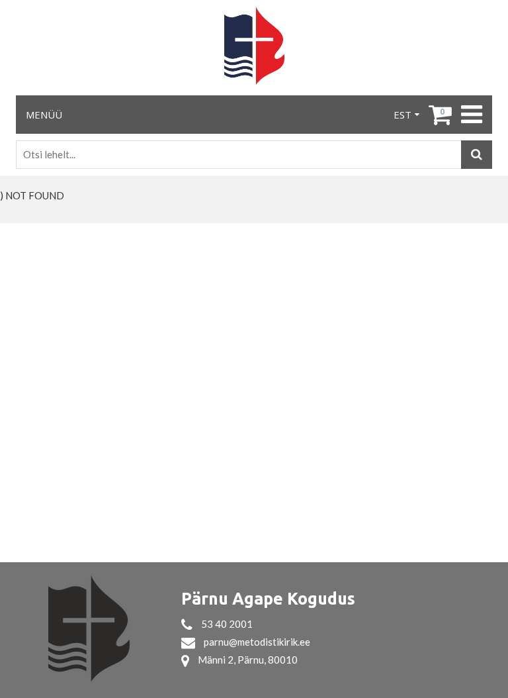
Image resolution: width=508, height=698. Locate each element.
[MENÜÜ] (470, 114)
